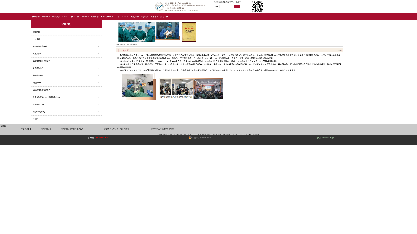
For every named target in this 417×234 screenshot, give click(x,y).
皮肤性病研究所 (107, 16)
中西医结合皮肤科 (40, 46)
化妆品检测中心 (122, 16)
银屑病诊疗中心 (39, 104)
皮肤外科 (36, 39)
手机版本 (238, 2)
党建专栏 (65, 16)
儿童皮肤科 (37, 54)
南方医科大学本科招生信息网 (72, 129)
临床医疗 (85, 16)
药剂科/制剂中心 (39, 112)
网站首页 (36, 16)
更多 (339, 50)
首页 (117, 44)
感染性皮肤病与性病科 (41, 61)
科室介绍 (125, 50)
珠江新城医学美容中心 (41, 90)
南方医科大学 (46, 129)
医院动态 (56, 16)
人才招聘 (154, 16)
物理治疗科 (37, 83)
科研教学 (95, 16)
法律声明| (231, 2)
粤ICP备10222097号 (102, 138)
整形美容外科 (38, 75)
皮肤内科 (36, 32)
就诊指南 (145, 16)
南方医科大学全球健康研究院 (162, 129)
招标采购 (164, 16)
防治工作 (75, 16)
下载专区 (217, 2)
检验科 (35, 119)
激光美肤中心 (38, 68)
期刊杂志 (135, 16)
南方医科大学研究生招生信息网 (116, 129)
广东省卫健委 (26, 129)
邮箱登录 (224, 2)
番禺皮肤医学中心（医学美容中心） (47, 97)
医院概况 (46, 16)
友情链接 (3, 126)
